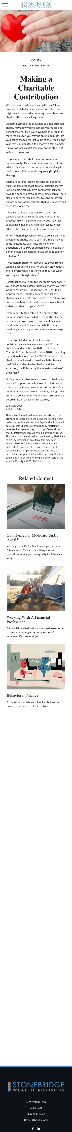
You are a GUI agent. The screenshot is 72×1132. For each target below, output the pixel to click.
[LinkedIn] (38, 1128)
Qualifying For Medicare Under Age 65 (32, 537)
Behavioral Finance (22, 695)
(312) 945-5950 (40, 1120)
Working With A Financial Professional (28, 619)
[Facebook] (32, 1128)
